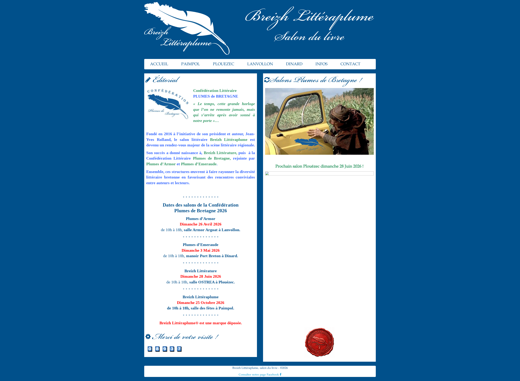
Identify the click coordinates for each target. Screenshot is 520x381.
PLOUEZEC (223, 64)
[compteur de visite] (164, 349)
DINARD (294, 64)
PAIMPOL (190, 64)
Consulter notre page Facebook (259, 374)
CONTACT (350, 64)
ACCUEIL (159, 64)
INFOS (321, 64)
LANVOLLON (260, 64)
